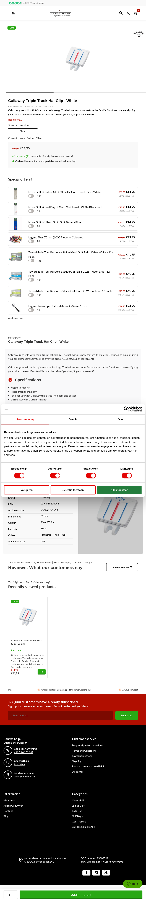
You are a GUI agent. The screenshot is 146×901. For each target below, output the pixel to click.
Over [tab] (121, 419)
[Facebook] (86, 873)
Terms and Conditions (84, 750)
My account (10, 800)
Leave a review (120, 567)
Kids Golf (77, 810)
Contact (8, 810)
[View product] (42, 672)
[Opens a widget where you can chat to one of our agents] (132, 884)
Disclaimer (77, 771)
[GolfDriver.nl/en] (64, 13)
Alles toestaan (119, 489)
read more (27, 667)
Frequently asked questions (87, 745)
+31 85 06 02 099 (23, 752)
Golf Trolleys (79, 821)
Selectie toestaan (73, 489)
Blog (6, 816)
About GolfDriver (13, 805)
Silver (23, 131)
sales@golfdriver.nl (24, 776)
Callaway (45, 497)
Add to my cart (81, 895)
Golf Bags (77, 816)
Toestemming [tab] (25, 419)
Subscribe (126, 715)
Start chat (19, 764)
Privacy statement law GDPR (88, 766)
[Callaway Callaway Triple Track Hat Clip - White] (27, 616)
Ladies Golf (78, 805)
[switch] (55, 475)
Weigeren (27, 489)
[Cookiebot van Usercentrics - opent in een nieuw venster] (126, 409)
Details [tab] (73, 419)
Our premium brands (83, 826)
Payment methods (82, 755)
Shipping (77, 761)
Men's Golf (78, 800)
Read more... (15, 119)
